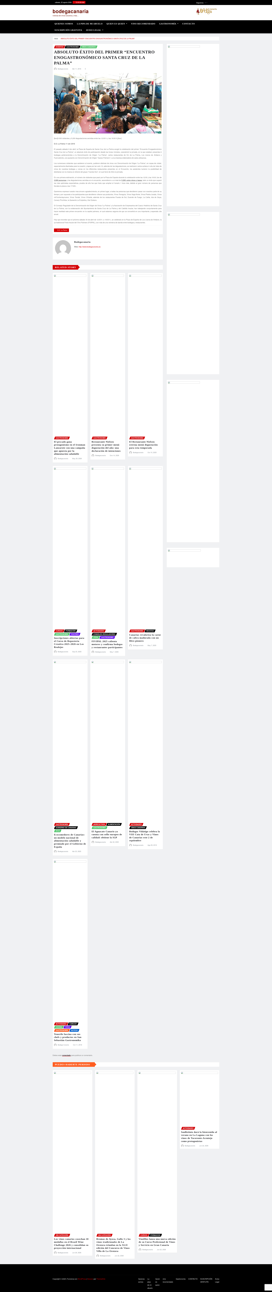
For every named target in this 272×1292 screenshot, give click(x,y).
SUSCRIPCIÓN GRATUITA (68, 30)
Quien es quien (116, 24)
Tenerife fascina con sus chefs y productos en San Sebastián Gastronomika (67, 1037)
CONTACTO (188, 24)
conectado (66, 1055)
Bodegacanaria (63, 69)
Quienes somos (64, 24)
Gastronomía (168, 24)
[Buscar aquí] (218, 23)
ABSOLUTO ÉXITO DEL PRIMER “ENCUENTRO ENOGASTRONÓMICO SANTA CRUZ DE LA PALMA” (98, 38)
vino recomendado (143, 24)
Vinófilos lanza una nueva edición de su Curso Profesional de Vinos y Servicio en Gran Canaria (157, 1242)
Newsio (90, 1279)
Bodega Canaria (63, 1045)
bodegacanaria (71, 11)
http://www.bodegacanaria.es (90, 246)
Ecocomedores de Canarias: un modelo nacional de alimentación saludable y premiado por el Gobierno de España (70, 840)
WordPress (82, 1279)
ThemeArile (100, 1279)
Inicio (56, 38)
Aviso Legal (94, 30)
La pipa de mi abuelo (90, 24)
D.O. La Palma (62, 230)
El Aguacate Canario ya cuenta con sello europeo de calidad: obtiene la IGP (107, 834)
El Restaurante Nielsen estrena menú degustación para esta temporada (143, 444)
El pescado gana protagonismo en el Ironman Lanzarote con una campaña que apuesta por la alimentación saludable (69, 447)
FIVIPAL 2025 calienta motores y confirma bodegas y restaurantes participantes (107, 644)
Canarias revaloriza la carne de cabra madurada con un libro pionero (145, 637)
